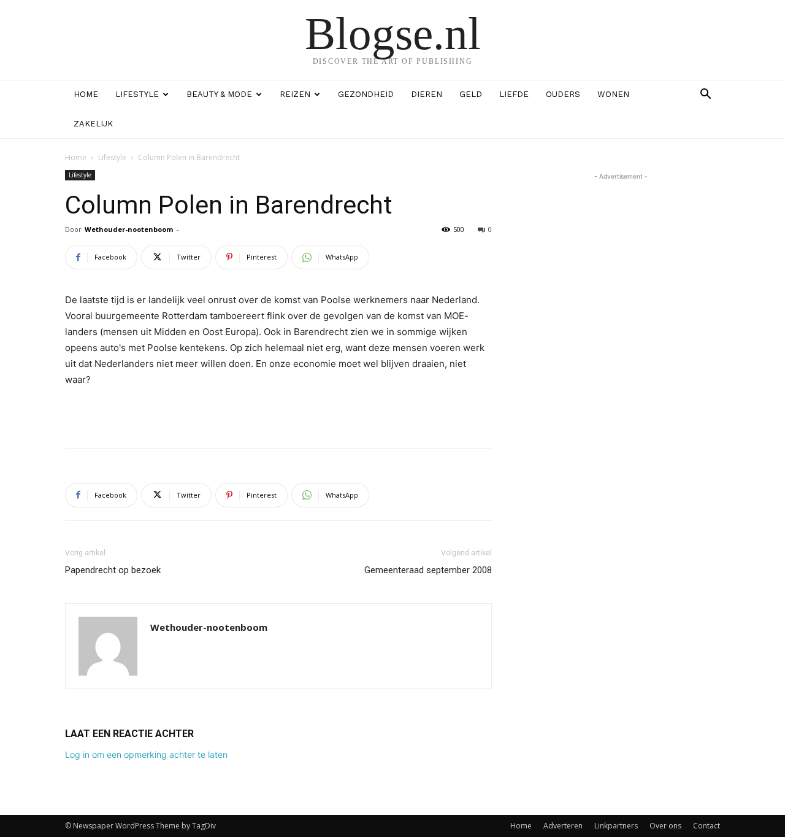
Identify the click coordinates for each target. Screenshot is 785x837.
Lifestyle (137, 94)
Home (86, 94)
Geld (470, 94)
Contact (706, 825)
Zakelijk (93, 123)
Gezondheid (366, 94)
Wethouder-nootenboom (129, 229)
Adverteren (563, 825)
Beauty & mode (219, 94)
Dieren (426, 94)
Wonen (613, 94)
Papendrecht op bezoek (113, 570)
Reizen (295, 94)
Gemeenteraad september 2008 (428, 570)
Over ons (665, 825)
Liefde (514, 94)
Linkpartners (616, 825)
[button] (705, 95)
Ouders (563, 94)
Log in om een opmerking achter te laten (146, 754)
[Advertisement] (278, 406)
